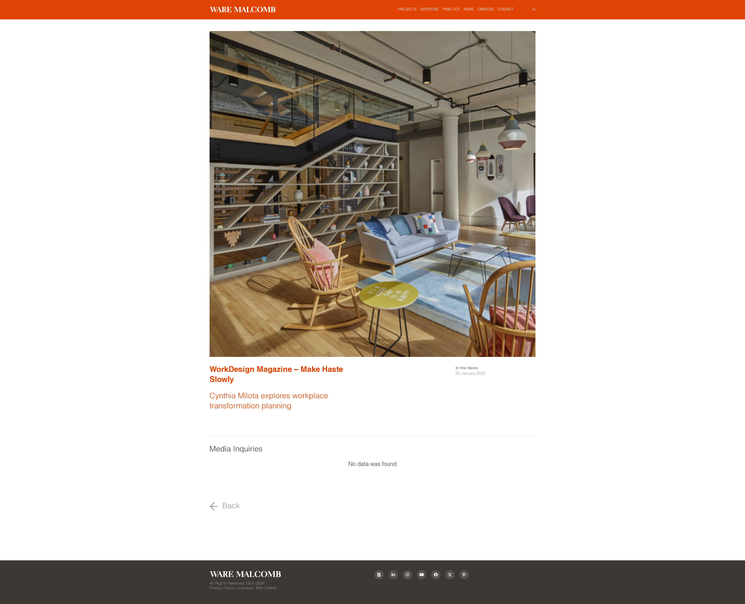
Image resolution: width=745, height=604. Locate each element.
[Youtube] (421, 574)
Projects (407, 9)
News (469, 9)
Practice (451, 9)
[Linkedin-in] (393, 574)
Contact (505, 9)
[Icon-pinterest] (464, 574)
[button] (225, 506)
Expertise (429, 9)
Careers (485, 9)
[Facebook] (435, 574)
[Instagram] (407, 574)
